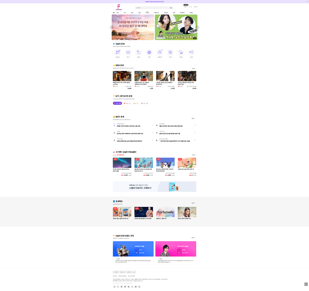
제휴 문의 (122, 272)
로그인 (190, 7)
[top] (306, 284)
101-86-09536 (164, 279)
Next (198, 27)
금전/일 (166, 13)
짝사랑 (147, 13)
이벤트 (191, 13)
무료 (117, 13)
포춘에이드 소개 (131, 272)
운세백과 (182, 13)
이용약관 (115, 276)
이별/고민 (156, 13)
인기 (125, 13)
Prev (111, 27)
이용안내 (195, 7)
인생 (174, 13)
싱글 (139, 13)
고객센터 (115, 272)
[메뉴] (114, 13)
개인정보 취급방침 (122, 276)
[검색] (171, 7)
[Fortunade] (118, 7)
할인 (132, 13)
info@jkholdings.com (138, 281)
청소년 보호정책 (131, 276)
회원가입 (185, 7)
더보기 (193, 68)
